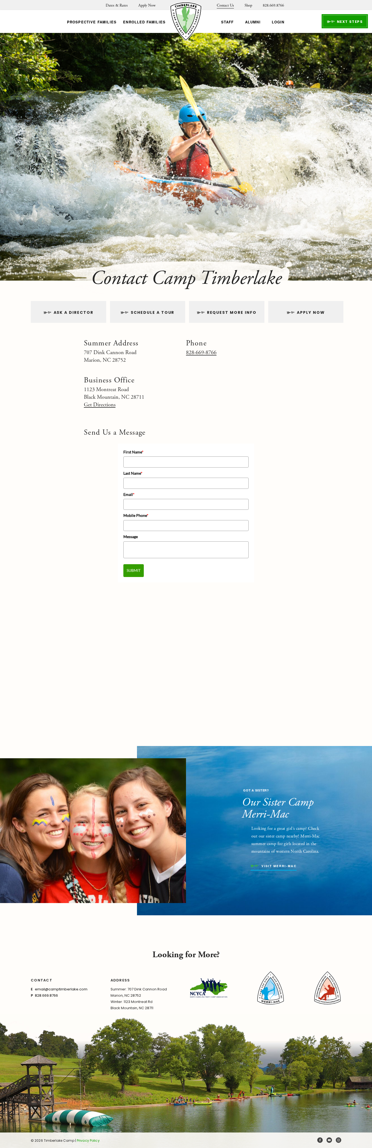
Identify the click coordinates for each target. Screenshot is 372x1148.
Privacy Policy (88, 1140)
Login (278, 21)
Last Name (132, 473)
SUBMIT (134, 570)
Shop (248, 5)
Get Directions (99, 404)
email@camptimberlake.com (61, 989)
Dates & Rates (117, 5)
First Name (133, 452)
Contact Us (225, 5)
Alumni (253, 21)
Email (129, 494)
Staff (227, 21)
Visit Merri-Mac (278, 866)
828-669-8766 (201, 352)
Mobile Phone (135, 515)
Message (130, 536)
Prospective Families (92, 21)
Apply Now (146, 5)
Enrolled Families (144, 21)
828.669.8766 (273, 5)
